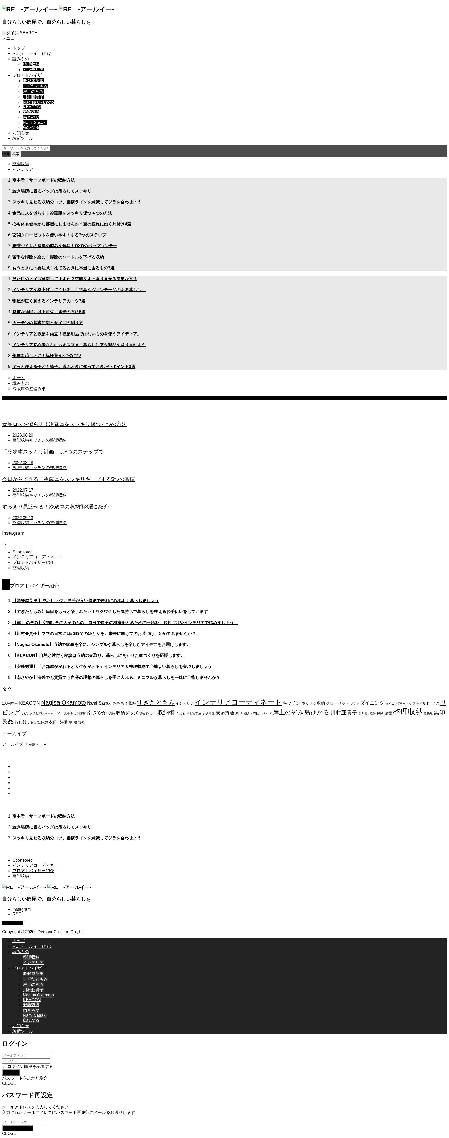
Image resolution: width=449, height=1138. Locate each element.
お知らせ (20, 133)
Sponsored (22, 552)
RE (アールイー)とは (31, 53)
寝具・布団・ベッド (258, 713)
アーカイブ (12, 744)
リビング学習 (29, 713)
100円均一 (10, 703)
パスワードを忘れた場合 (25, 1078)
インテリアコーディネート (37, 557)
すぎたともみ (35, 86)
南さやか (31, 117)
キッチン (291, 703)
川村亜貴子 (33, 97)
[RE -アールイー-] (58, 9)
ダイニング (372, 703)
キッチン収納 (313, 703)
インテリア (33, 70)
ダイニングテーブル (398, 703)
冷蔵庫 (81, 713)
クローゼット (337, 703)
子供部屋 (208, 713)
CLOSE (9, 1083)
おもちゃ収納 (124, 703)
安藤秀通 (31, 112)
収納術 (166, 712)
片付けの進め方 (38, 722)
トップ (18, 48)
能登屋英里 (33, 80)
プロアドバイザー (29, 75)
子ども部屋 (194, 713)
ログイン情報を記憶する (30, 1066)
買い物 (72, 722)
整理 (388, 713)
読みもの (20, 59)
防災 (81, 722)
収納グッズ (127, 712)
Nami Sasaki (35, 122)
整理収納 (31, 64)
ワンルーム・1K (49, 713)
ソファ (354, 703)
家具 (239, 713)
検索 (6, 153)
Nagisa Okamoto (38, 102)
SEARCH (29, 33)
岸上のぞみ (33, 91)
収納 (111, 713)
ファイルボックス (425, 703)
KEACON (32, 107)
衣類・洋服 (58, 722)
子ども (181, 713)
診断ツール (22, 138)
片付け (21, 722)
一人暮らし (68, 713)
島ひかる (31, 127)
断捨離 (428, 713)
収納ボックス (147, 713)
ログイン (10, 33)
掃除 (380, 713)
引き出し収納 (367, 713)
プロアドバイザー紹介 (33, 562)
